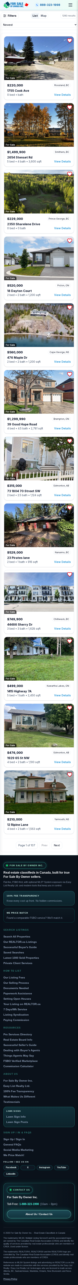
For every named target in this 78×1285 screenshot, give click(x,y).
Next (57, 845)
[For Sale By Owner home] (16, 5)
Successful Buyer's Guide (20, 947)
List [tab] (35, 15)
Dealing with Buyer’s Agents (21, 1050)
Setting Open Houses (17, 998)
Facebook (11, 1167)
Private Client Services (17, 963)
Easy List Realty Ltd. (16, 1085)
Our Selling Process (16, 982)
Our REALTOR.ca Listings (20, 941)
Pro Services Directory (17, 1034)
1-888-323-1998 (29, 1204)
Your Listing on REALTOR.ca (22, 1004)
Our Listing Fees (14, 977)
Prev (45, 845)
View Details (62, 94)
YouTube (61, 1167)
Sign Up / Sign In (14, 1139)
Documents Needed (16, 988)
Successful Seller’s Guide (20, 1045)
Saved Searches (13, 952)
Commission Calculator (18, 1066)
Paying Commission (16, 1019)
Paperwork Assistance (17, 993)
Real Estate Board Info (17, 1039)
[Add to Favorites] (69, 40)
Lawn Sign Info (16, 1116)
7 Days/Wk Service (15, 1009)
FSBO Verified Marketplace (20, 1060)
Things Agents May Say (18, 1055)
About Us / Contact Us (39, 1214)
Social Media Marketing (18, 1149)
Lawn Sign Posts (17, 1121)
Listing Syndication (16, 1014)
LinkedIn (10, 1174)
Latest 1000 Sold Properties (21, 957)
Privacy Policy (10, 1279)
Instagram (44, 1167)
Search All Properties (16, 936)
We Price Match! (13, 1155)
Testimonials (11, 1101)
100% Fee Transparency (18, 1091)
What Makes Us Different (19, 1096)
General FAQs (12, 1144)
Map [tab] (44, 15)
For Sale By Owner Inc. (18, 1080)
